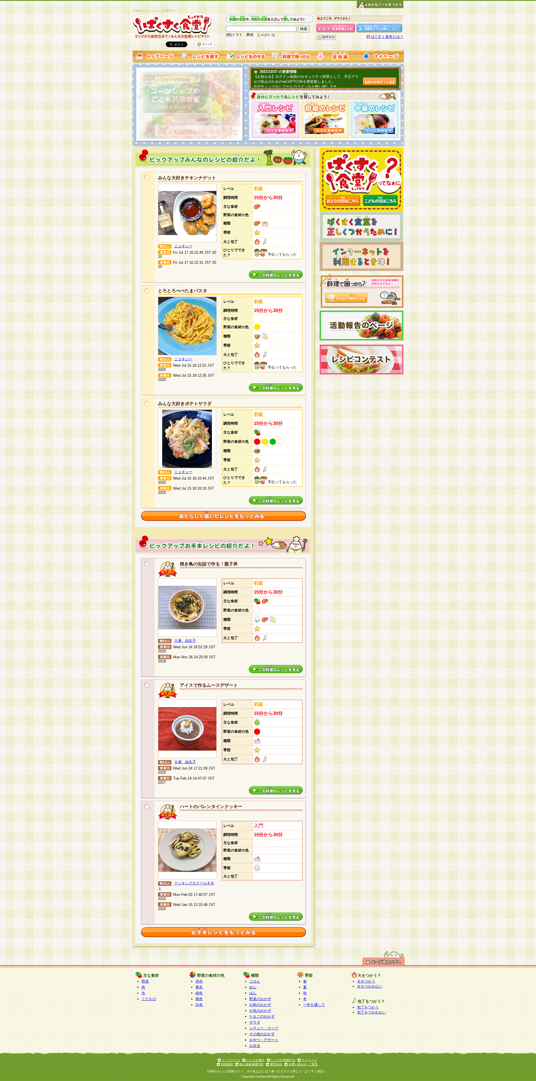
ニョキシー (183, 246)
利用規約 (227, 1064)
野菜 (145, 981)
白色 (199, 1005)
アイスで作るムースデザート (209, 685)
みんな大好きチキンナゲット (187, 177)
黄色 (199, 987)
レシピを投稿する (283, 1060)
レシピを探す (255, 1060)
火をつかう (366, 981)
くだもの (149, 999)
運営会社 (276, 1064)
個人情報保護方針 (251, 1064)
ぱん (253, 993)
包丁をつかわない (371, 1012)
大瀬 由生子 (185, 641)
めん (253, 987)
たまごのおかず (262, 1016)
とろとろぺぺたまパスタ (182, 290)
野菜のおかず (260, 999)
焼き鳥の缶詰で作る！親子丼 (209, 564)
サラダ (254, 1022)
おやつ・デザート (263, 1040)
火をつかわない (369, 986)
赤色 (199, 981)
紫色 (199, 999)
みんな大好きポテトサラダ (185, 403)
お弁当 (254, 1046)
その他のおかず (262, 1034)
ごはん (254, 981)
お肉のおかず (260, 1005)
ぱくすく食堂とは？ (387, 37)
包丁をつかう (368, 1007)
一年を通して (314, 1005)
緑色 (199, 993)
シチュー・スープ (263, 1028)
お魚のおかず (260, 1011)
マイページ (309, 1060)
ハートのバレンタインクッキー (211, 806)
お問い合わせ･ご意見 (303, 1064)
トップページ (231, 1060)
